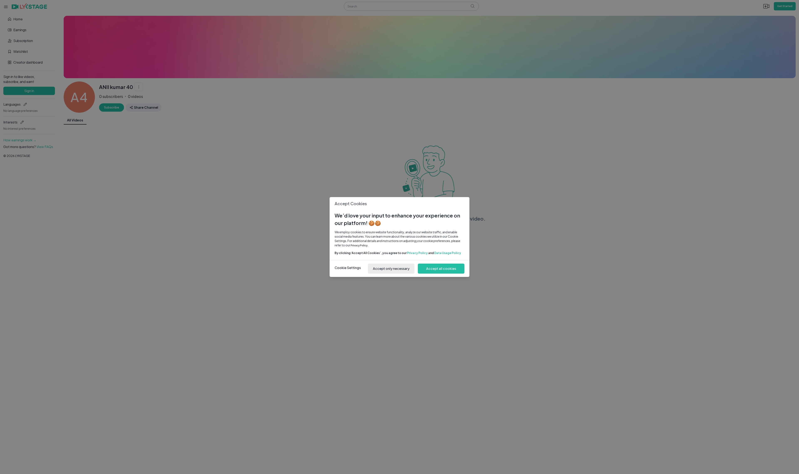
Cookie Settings (348, 267)
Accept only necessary (391, 268)
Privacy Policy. (359, 245)
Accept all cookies (441, 268)
